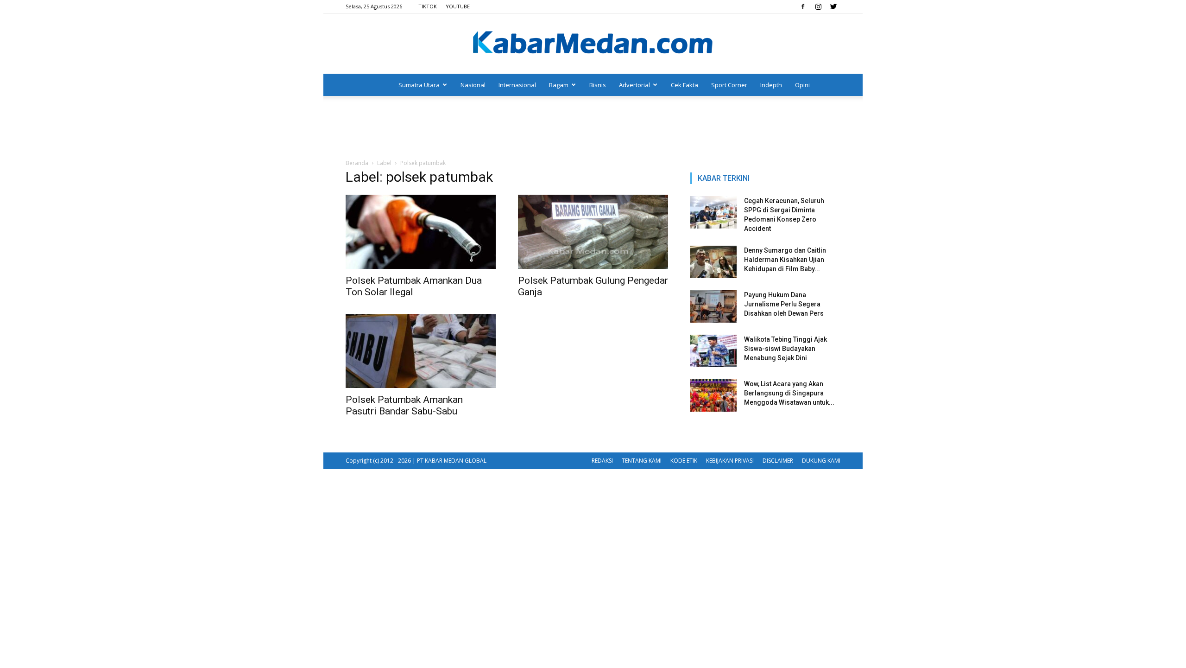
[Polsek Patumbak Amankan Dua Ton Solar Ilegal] (421, 232)
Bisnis (597, 85)
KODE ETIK (683, 460)
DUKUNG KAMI (821, 460)
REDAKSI (602, 460)
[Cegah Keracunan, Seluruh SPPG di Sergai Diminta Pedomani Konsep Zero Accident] (713, 212)
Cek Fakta (684, 85)
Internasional (517, 85)
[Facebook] (803, 6)
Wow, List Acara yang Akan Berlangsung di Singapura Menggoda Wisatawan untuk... (789, 393)
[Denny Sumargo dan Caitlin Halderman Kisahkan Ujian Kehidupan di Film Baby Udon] (713, 262)
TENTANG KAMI (642, 460)
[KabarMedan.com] (593, 44)
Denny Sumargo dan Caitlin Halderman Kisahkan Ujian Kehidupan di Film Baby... (785, 260)
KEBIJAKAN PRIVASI (730, 460)
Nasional (473, 85)
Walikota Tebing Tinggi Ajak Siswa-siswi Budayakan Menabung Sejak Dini (785, 349)
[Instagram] (818, 6)
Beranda (357, 163)
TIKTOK (427, 6)
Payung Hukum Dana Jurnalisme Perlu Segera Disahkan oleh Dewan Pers (784, 304)
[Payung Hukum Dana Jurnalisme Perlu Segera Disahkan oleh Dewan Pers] (713, 306)
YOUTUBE (458, 6)
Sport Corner (729, 85)
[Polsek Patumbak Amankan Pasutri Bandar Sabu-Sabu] (421, 351)
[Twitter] (833, 6)
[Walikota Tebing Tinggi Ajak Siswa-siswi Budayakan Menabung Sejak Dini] (713, 351)
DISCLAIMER (778, 460)
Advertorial (634, 85)
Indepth (771, 85)
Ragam (558, 85)
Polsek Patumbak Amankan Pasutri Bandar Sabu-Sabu (404, 405)
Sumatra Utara (419, 85)
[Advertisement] (593, 128)
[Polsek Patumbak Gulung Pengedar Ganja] (593, 232)
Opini (802, 85)
